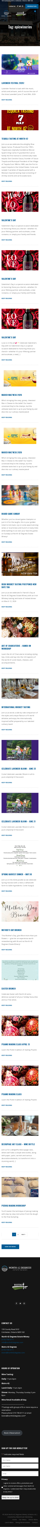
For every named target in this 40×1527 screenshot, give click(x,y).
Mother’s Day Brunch (12, 930)
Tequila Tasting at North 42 (15, 138)
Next (23, 1234)
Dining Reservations (22, 1522)
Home (14, 1519)
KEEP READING (7, 100)
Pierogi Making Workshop (14, 1205)
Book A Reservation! (12, 1433)
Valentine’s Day (9, 220)
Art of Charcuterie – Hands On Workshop (16, 647)
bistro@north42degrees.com (13, 1352)
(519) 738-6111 (8, 1339)
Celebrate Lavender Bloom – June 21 (19, 821)
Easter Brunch (9, 988)
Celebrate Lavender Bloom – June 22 (19, 768)
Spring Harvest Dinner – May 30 (17, 874)
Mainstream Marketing (24, 1517)
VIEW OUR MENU (10, 1247)
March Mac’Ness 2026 (12, 394)
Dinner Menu (33, 1519)
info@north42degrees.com (12, 1342)
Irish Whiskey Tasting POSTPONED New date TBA (19, 586)
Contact (35, 1522)
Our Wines (22, 1519)
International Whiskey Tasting (16, 707)
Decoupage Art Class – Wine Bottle (18, 1144)
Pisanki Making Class (12, 1094)
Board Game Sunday (11, 513)
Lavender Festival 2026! (13, 83)
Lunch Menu (9, 1522)
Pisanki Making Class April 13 (16, 1044)
